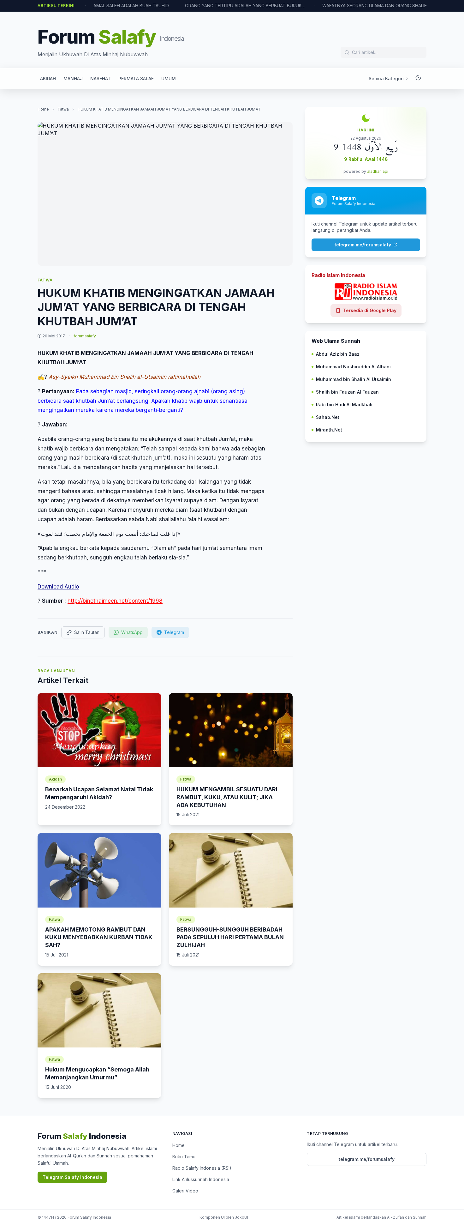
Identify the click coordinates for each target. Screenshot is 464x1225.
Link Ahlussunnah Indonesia (200, 1179)
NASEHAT (100, 78)
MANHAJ (73, 78)
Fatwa (63, 109)
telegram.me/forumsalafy (363, 244)
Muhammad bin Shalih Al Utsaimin (353, 379)
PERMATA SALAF (136, 78)
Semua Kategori (386, 78)
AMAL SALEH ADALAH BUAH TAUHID (112, 5)
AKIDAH (48, 78)
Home (43, 109)
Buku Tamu (183, 1156)
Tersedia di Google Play (369, 310)
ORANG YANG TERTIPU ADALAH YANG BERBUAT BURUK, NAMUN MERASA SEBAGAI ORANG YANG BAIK (227, 5)
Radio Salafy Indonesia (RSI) (201, 1168)
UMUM (168, 78)
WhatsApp (132, 632)
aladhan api (377, 171)
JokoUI (241, 1217)
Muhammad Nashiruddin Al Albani (353, 366)
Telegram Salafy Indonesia (72, 1177)
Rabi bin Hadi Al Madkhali (344, 404)
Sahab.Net (327, 417)
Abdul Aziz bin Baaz (338, 354)
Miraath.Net (329, 429)
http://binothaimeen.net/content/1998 (115, 601)
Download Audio (58, 586)
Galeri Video (185, 1190)
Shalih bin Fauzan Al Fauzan (347, 392)
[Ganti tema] (418, 78)
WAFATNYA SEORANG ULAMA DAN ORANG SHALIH (356, 5)
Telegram (174, 632)
